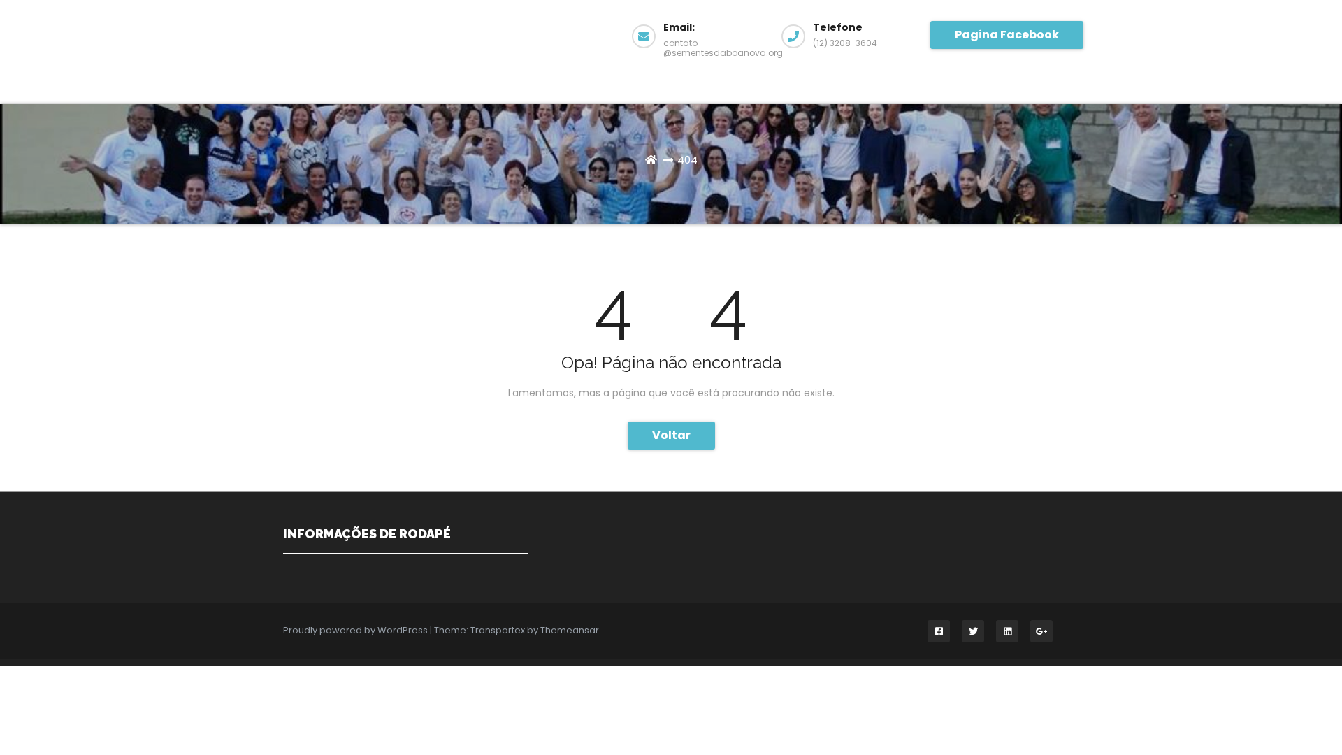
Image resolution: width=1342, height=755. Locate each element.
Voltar (671, 435)
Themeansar (569, 630)
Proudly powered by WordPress (356, 630)
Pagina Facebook (1007, 35)
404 (687, 159)
